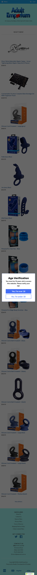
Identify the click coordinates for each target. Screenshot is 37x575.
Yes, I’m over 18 (18, 291)
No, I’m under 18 (18, 296)
